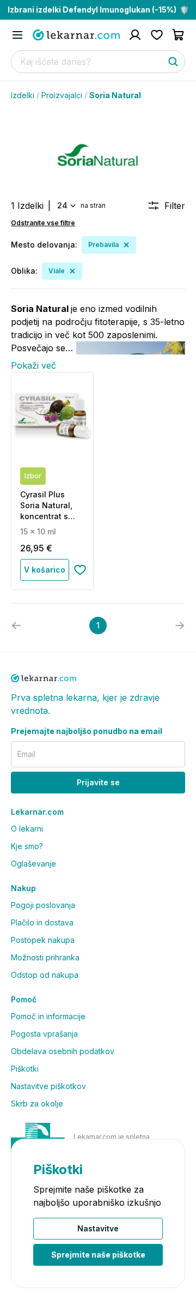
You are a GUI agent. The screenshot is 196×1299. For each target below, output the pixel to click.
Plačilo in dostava (42, 922)
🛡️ (98, 9)
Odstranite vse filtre (43, 223)
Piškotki (25, 1068)
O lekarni (27, 828)
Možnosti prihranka (45, 957)
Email (26, 754)
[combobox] (66, 205)
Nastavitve (98, 1228)
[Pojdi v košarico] (178, 34)
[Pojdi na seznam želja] (156, 34)
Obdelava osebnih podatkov (62, 1051)
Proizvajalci (61, 95)
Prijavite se (98, 782)
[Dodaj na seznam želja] (80, 569)
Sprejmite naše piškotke (98, 1254)
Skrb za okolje (37, 1103)
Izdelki (22, 95)
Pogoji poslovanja (43, 905)
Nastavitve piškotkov (48, 1086)
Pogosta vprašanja (44, 1033)
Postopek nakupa (43, 940)
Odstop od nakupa (44, 974)
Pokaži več (33, 365)
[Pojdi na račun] (135, 34)
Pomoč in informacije (48, 1016)
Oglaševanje (33, 863)
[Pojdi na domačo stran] (76, 34)
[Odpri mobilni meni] (17, 34)
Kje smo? (27, 846)
